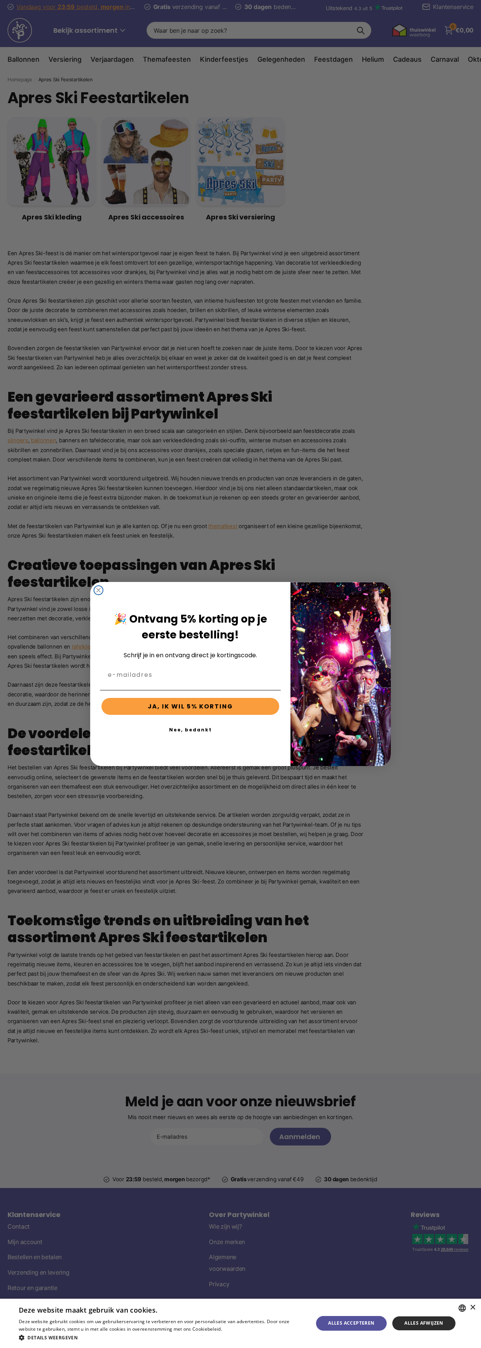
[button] (162, 1337)
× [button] (472, 1307)
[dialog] (240, 1323)
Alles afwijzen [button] (423, 1323)
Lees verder (236, 1329)
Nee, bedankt (190, 730)
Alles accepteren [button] (351, 1323)
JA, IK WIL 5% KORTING (190, 706)
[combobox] (462, 1308)
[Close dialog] (98, 590)
